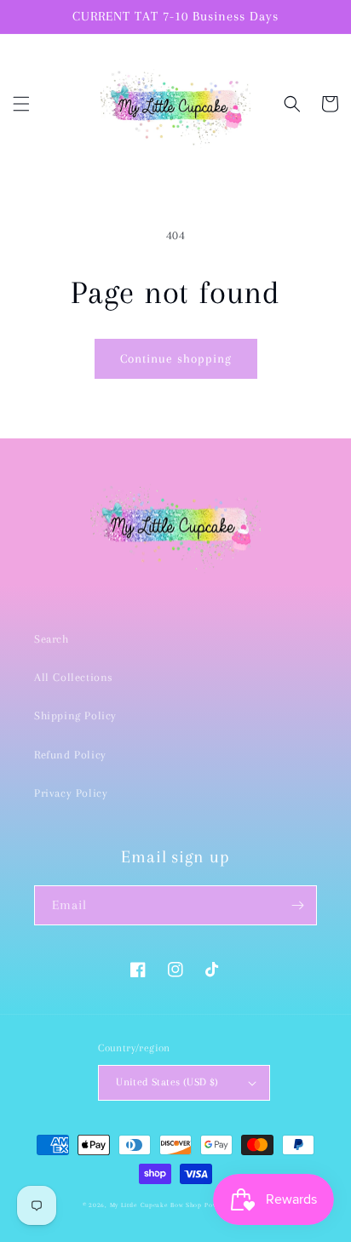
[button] (21, 104)
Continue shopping (176, 358)
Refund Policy (70, 754)
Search (51, 638)
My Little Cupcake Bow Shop (156, 1205)
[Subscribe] (297, 905)
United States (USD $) (167, 1082)
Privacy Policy (70, 793)
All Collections (73, 677)
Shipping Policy (75, 715)
